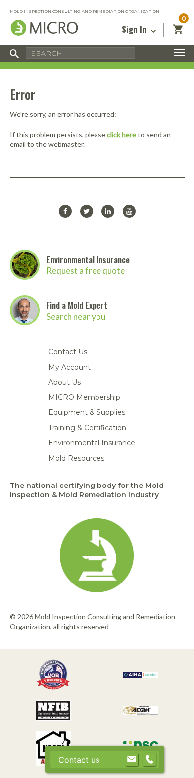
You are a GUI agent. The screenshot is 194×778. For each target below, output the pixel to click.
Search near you (75, 316)
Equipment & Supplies (86, 412)
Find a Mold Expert (76, 305)
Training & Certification (87, 427)
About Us (64, 382)
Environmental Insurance (88, 259)
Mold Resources (76, 458)
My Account (69, 367)
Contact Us (67, 351)
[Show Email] (131, 760)
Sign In (135, 29)
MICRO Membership (84, 397)
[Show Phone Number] (149, 760)
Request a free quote (85, 270)
